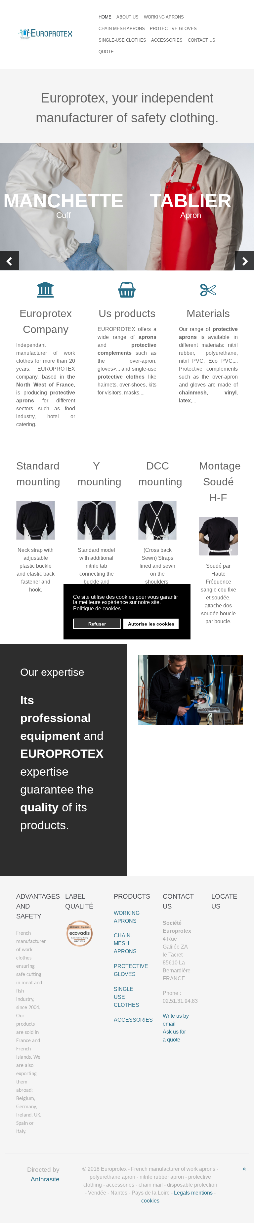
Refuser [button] (97, 624)
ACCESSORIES (133, 1020)
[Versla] (45, 34)
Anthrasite (45, 1179)
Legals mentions (193, 1193)
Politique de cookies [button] (97, 608)
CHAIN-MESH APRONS (125, 943)
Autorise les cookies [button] (151, 624)
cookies (150, 1200)
